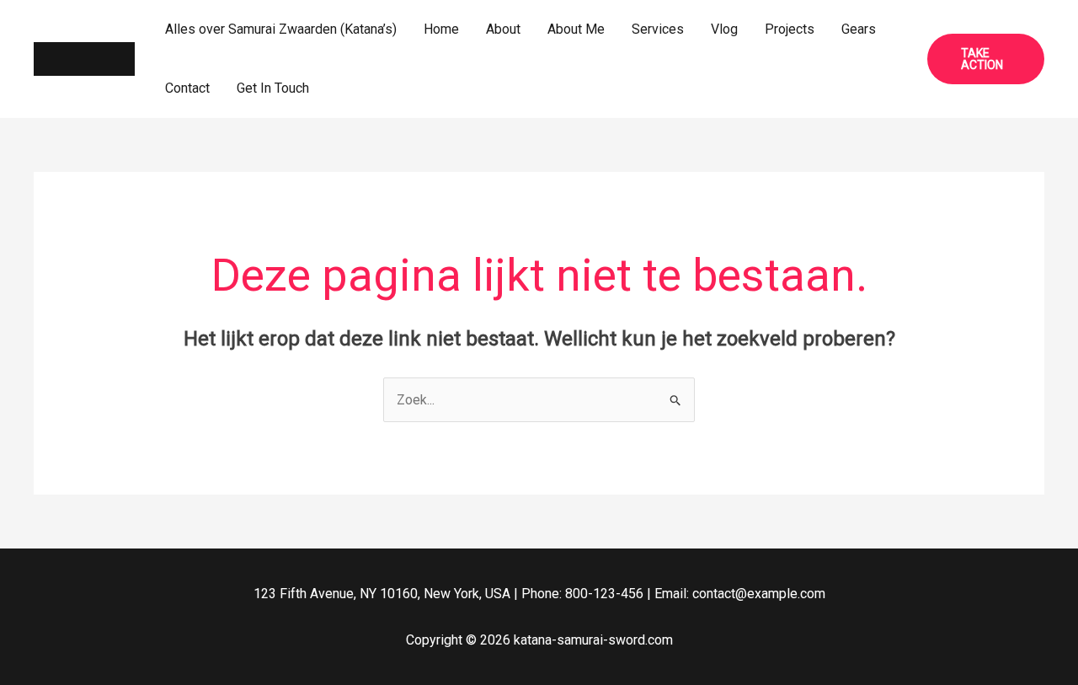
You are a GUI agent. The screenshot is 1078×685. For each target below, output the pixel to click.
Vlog (724, 29)
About (503, 29)
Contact (187, 88)
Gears (858, 29)
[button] (985, 59)
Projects (789, 29)
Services (658, 29)
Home (441, 29)
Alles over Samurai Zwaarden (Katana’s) (281, 29)
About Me (576, 29)
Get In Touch (273, 88)
